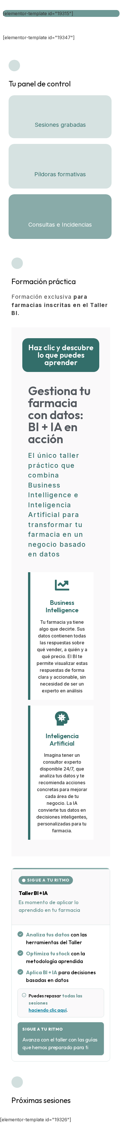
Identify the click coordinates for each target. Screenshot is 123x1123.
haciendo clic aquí (48, 1010)
